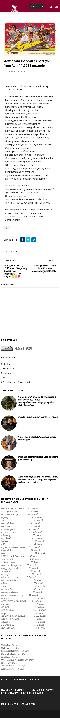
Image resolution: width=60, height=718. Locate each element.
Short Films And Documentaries (17, 382)
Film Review (8, 368)
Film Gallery (8, 364)
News (5, 377)
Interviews (8, 373)
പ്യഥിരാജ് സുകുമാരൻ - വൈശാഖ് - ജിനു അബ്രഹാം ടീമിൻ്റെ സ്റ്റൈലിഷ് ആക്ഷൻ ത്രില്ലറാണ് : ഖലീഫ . (38, 479)
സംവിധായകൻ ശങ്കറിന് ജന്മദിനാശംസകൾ (38, 417)
